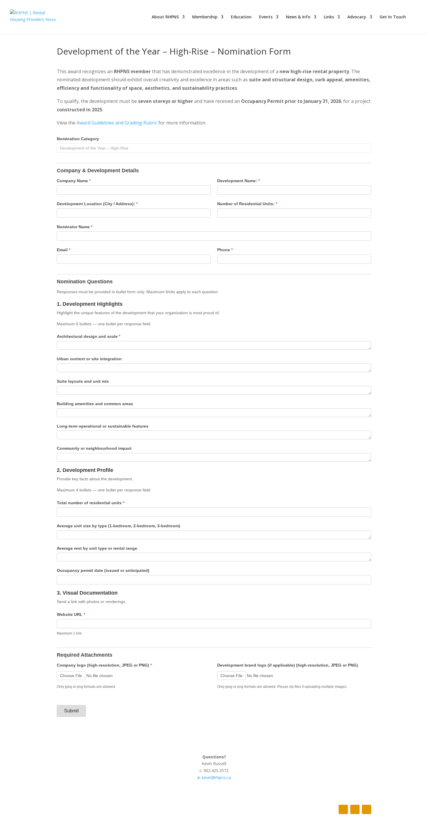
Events (266, 17)
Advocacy (356, 17)
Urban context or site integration (89, 358)
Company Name (74, 180)
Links (329, 17)
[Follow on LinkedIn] (366, 809)
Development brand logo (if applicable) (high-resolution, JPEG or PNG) (287, 665)
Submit (71, 710)
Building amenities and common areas (95, 403)
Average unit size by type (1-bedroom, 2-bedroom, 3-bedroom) (118, 525)
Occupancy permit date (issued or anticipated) (103, 570)
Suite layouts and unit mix (83, 381)
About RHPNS (165, 17)
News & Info (298, 17)
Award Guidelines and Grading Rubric (116, 123)
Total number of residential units (90, 502)
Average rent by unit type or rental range (97, 548)
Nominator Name (74, 226)
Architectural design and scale (88, 336)
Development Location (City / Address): (97, 203)
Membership (204, 17)
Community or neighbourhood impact (94, 448)
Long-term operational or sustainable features (102, 426)
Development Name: (238, 180)
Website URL (71, 614)
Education (241, 17)
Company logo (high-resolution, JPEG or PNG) (104, 665)
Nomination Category (78, 138)
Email (63, 249)
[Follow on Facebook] (343, 809)
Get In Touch (393, 17)
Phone (225, 249)
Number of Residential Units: (247, 203)
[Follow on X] (355, 809)
